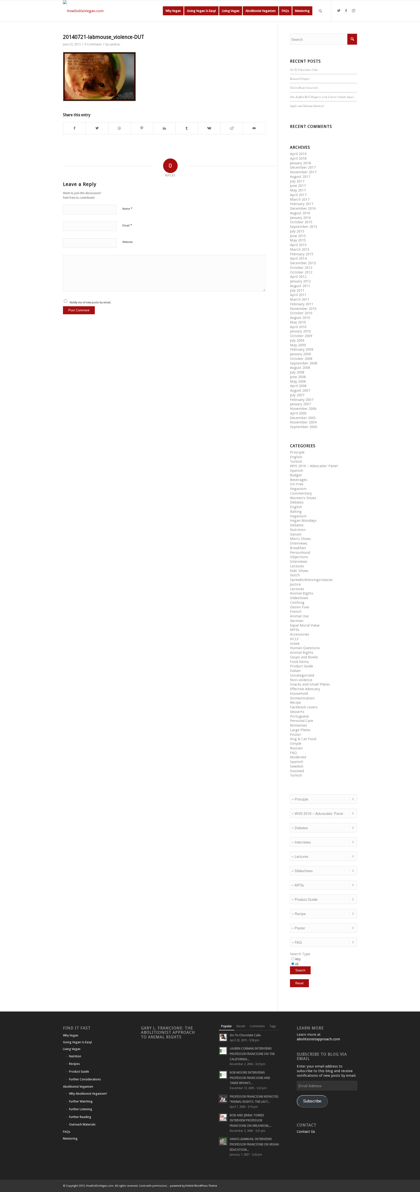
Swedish (296, 766)
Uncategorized (302, 675)
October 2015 (301, 222)
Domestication (302, 698)
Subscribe (312, 1101)
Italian (295, 671)
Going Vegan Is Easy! (77, 1042)
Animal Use (299, 616)
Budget (296, 475)
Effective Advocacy (305, 689)
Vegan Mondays (303, 520)
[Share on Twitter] (97, 128)
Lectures (297, 566)
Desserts (297, 712)
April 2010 (298, 327)
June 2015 (298, 236)
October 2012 (301, 272)
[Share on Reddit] (232, 128)
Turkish (296, 461)
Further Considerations (85, 1079)
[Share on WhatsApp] (119, 128)
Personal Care (301, 721)
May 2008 (298, 381)
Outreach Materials (82, 1124)
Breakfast (298, 548)
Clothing (297, 602)
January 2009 (300, 354)
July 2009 (297, 340)
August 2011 (300, 286)
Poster (295, 734)
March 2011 (299, 299)
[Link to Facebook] (346, 10)
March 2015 (299, 249)
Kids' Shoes (299, 571)
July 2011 (297, 290)
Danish (295, 534)
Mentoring (70, 1138)
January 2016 (300, 217)
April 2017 (298, 195)
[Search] (320, 11)
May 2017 (298, 190)
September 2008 (303, 363)
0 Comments (93, 44)
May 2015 (298, 240)
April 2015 (298, 245)
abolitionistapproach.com (318, 1039)
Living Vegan (71, 1049)
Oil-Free (296, 484)
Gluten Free (299, 607)
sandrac (114, 44)
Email (127, 225)
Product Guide (301, 666)
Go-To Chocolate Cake (304, 69)
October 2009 (301, 336)
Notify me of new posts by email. (90, 302)
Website (127, 242)
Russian (296, 748)
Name (127, 208)
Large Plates (300, 730)
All (296, 964)
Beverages (298, 480)
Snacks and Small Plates (310, 684)
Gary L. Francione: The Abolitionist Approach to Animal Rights (168, 1032)
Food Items (299, 662)
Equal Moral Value (305, 625)
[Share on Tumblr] (187, 128)
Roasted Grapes (300, 78)
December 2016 (303, 208)
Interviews (298, 543)
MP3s (294, 630)
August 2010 (300, 317)
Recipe (295, 702)
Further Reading (80, 1117)
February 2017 (301, 204)
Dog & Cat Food (303, 739)
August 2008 (300, 367)
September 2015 (303, 226)
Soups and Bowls (304, 657)
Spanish (296, 470)
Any (298, 959)
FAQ (293, 753)
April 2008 (298, 386)
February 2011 (301, 304)
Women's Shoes (303, 498)
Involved (297, 771)
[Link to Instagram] (353, 10)
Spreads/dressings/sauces (311, 580)
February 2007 (301, 399)
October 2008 (301, 358)
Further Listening (80, 1109)
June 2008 (298, 377)
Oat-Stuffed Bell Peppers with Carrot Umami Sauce (322, 97)
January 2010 (300, 331)
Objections (299, 557)
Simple (295, 743)
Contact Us (306, 1131)
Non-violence (301, 680)
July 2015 (297, 231)
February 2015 (301, 254)
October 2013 (301, 267)
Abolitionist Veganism (78, 1086)
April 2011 (298, 295)
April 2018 (298, 158)
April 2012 (298, 276)
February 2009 (301, 349)
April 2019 (298, 154)
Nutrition (298, 530)
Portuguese (299, 716)
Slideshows (299, 598)
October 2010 (301, 313)
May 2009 (298, 345)
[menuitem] (173, 11)
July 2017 (297, 181)
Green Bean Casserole (304, 87)
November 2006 (303, 408)
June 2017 (298, 185)
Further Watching (81, 1101)
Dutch (295, 575)
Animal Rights (301, 593)
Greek (295, 643)
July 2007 (297, 395)
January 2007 (300, 404)
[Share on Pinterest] (142, 128)
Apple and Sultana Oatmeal (307, 106)
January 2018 (300, 163)
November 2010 (303, 308)
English (296, 457)
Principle (297, 452)
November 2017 (303, 172)
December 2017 (303, 167)
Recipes (74, 1064)
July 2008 (297, 372)
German (296, 621)
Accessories (299, 634)
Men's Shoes (300, 539)
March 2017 (299, 199)
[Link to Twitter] (338, 10)
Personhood (300, 552)
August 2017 (300, 176)
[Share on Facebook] (74, 128)
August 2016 (300, 213)
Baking (296, 511)
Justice (295, 584)
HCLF (294, 639)
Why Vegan (70, 1035)
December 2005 (303, 418)
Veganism (298, 489)
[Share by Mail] (254, 128)
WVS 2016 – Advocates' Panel (314, 466)
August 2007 (300, 390)
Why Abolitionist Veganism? (88, 1093)
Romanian (298, 725)
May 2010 (298, 322)
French (295, 611)
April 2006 (298, 413)
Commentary (301, 493)
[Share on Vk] (209, 128)
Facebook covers (304, 707)
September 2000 (303, 427)
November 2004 (303, 422)
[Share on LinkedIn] (164, 128)
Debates (297, 502)
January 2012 (300, 281)
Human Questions (305, 648)
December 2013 (303, 263)
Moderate (298, 757)
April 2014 (298, 258)
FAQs (66, 1132)
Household (299, 693)
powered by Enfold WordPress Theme (193, 1185)
